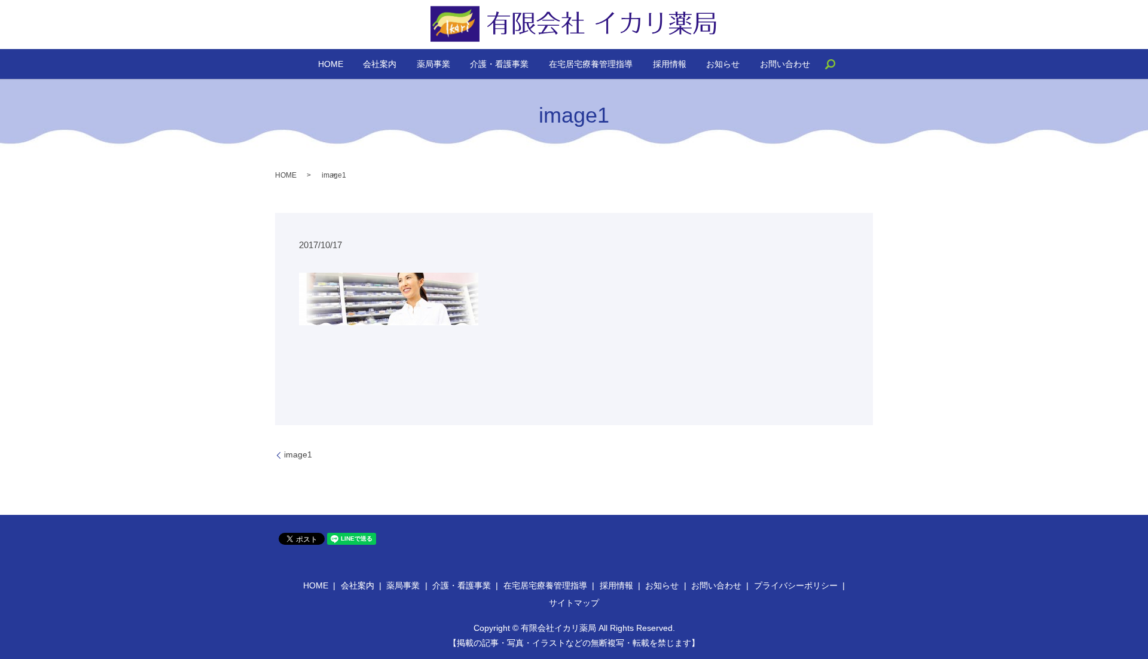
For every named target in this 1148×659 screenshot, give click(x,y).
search (835, 69)
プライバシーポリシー (796, 585)
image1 (298, 454)
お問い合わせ (785, 64)
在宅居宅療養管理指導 (591, 64)
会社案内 (379, 64)
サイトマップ (574, 603)
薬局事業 (433, 64)
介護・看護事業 (499, 64)
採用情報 (669, 64)
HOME (330, 64)
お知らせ (723, 64)
